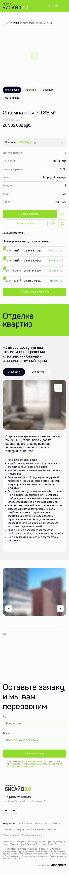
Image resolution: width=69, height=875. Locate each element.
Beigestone (38, 371)
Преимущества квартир (13, 829)
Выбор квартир (9, 823)
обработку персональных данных (25, 764)
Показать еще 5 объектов (34, 291)
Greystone (14, 371)
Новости (39, 823)
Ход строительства (35, 829)
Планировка (12, 89)
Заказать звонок (25, 223)
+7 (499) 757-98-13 (49, 6)
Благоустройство (53, 823)
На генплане (12, 97)
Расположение (25, 823)
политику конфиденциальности (31, 761)
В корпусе (48, 89)
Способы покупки (11, 835)
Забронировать (30, 214)
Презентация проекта (32, 835)
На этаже (30, 89)
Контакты (51, 829)
